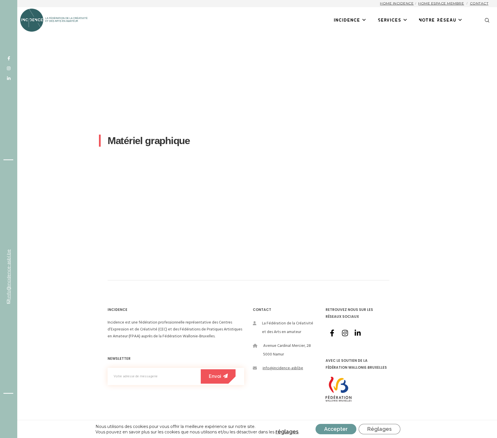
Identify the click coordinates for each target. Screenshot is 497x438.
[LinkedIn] (9, 78)
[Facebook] (9, 58)
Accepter (336, 429)
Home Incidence (397, 3)
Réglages (379, 429)
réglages (287, 431)
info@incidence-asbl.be (8, 274)
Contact (479, 3)
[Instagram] (9, 68)
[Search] (483, 20)
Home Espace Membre (441, 3)
